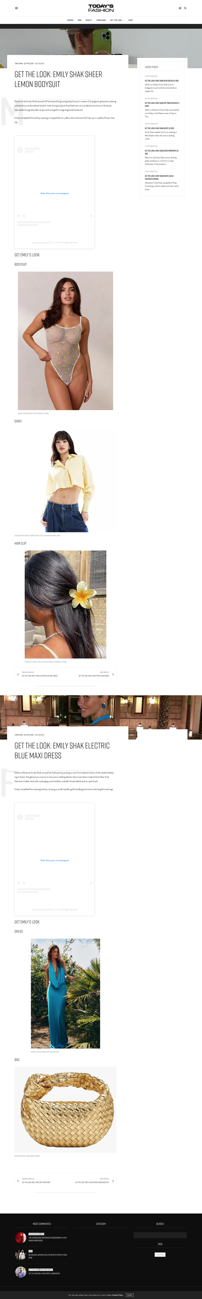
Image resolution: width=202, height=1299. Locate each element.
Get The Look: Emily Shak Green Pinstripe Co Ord (161, 152)
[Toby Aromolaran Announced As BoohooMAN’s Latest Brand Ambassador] (22, 1237)
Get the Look (116, 20)
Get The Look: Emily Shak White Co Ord (159, 128)
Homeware (101, 20)
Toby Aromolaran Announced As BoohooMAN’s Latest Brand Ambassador (48, 1239)
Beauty (89, 20)
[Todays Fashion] (100, 8)
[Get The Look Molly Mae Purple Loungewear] (22, 1272)
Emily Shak (19, 63)
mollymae (160, 1255)
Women (70, 20)
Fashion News (34, 1234)
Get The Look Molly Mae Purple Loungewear (44, 1273)
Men (79, 20)
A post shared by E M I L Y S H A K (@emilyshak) (54, 242)
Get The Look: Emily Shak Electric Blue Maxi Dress (62, 750)
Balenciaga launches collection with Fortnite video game (48, 1256)
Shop (130, 20)
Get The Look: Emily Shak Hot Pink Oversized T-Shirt (162, 104)
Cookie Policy (117, 1295)
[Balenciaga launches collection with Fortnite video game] (22, 1254)
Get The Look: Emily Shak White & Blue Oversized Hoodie (159, 177)
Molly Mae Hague (46, 1270)
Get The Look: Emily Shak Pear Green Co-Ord (162, 80)
